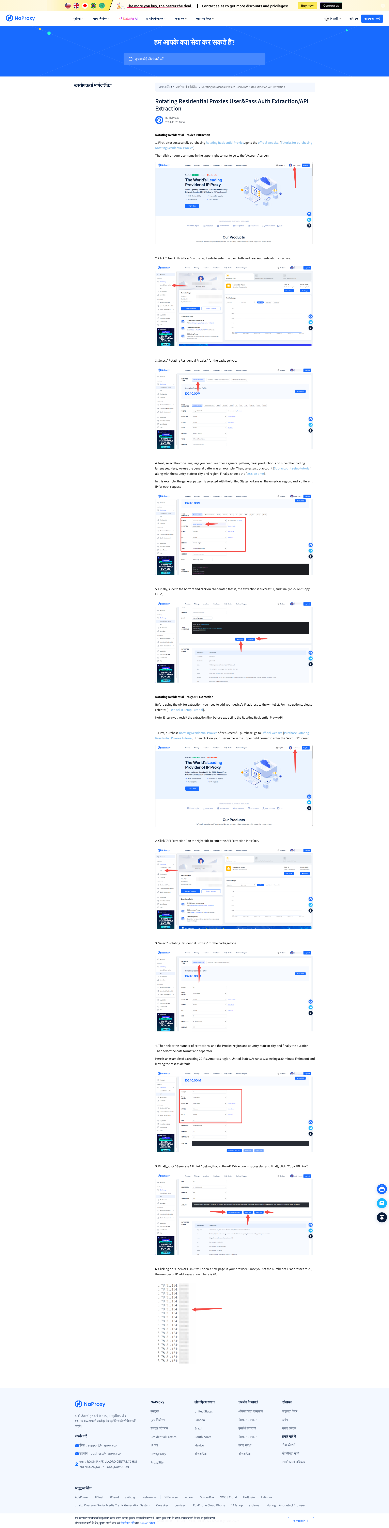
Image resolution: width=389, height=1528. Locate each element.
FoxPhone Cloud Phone (209, 1505)
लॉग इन (353, 18)
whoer (189, 1497)
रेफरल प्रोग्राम (159, 1428)
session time (255, 473)
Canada (199, 1420)
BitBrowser (171, 1497)
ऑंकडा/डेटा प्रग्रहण (250, 1411)
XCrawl (114, 1497)
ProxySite (157, 1462)
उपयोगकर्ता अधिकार (293, 1462)
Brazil (198, 1428)
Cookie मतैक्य (147, 1523)
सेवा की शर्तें (288, 1445)
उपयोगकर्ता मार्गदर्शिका (186, 87)
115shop (237, 1505)
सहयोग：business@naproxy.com (101, 1453)
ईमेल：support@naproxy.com (99, 1445)
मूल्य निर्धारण (158, 1420)
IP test (99, 1497)
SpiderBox (207, 1497)
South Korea (203, 1437)
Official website (272, 733)
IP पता (154, 1445)
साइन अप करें (372, 18)
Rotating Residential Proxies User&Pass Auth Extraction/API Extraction (243, 87)
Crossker (162, 1505)
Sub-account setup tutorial (292, 468)
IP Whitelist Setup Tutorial (185, 710)
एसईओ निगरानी (247, 1428)
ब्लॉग (285, 1420)
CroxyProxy (158, 1454)
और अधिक (200, 1454)
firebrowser (149, 1497)
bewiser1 (180, 1505)
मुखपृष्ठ (155, 1411)
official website (268, 142)
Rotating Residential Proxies (225, 142)
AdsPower (82, 1497)
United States (203, 1411)
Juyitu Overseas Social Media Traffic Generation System (112, 1505)
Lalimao (266, 1497)
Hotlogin (249, 1497)
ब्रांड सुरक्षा (244, 1445)
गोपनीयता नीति (128, 1523)
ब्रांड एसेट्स (289, 1428)
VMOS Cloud (228, 1497)
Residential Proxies (163, 1437)
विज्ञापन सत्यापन (247, 1420)
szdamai (254, 1505)
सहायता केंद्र (165, 87)
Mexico (199, 1445)
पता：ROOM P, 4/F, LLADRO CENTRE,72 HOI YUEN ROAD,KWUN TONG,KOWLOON (108, 1464)
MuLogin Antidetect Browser (285, 1505)
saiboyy (130, 1497)
